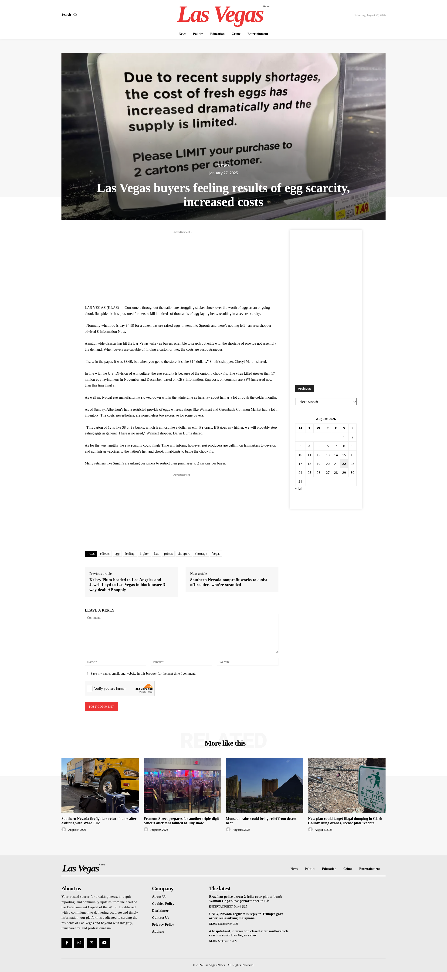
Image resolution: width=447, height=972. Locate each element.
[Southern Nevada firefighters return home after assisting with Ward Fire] (100, 785)
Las (156, 553)
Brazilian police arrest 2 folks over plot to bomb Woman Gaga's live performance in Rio (245, 899)
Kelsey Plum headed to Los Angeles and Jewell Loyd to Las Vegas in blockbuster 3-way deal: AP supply (127, 584)
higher (144, 553)
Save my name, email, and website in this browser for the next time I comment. (143, 673)
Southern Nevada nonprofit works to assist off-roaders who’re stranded (228, 582)
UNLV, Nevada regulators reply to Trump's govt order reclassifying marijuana (246, 916)
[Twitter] (92, 943)
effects (105, 553)
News (223, 166)
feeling (130, 553)
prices (168, 553)
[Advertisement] (181, 267)
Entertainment (221, 906)
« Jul (298, 488)
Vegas (216, 553)
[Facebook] (66, 943)
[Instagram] (79, 943)
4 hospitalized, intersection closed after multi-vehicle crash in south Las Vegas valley (248, 933)
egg (117, 553)
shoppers (184, 553)
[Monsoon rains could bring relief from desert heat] (264, 785)
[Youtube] (104, 943)
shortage (201, 553)
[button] (70, 15)
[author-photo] (64, 829)
